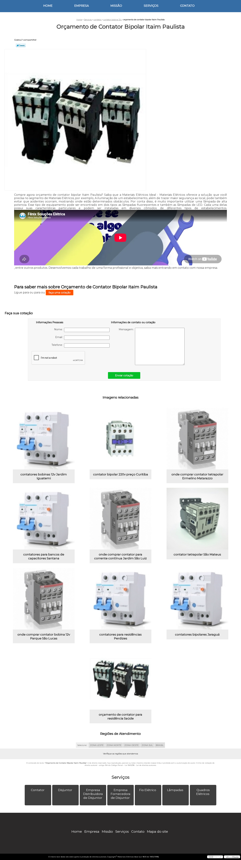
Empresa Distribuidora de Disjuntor (93, 794)
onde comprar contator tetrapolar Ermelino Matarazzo (197, 476)
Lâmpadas (175, 790)
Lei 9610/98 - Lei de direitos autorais (140, 765)
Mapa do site (157, 831)
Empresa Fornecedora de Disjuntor (120, 794)
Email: (59, 337)
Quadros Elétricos (203, 792)
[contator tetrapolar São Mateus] (197, 518)
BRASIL (160, 745)
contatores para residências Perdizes (120, 636)
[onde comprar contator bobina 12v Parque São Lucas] (44, 599)
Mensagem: (127, 329)
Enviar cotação (124, 375)
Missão (116, 5)
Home (48, 5)
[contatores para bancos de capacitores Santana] (44, 518)
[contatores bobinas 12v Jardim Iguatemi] (44, 438)
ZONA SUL (147, 745)
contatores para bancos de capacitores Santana (43, 556)
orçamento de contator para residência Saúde (120, 716)
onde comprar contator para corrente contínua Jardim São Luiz (120, 556)
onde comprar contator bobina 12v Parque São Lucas (43, 636)
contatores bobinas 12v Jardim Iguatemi (43, 476)
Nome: (59, 329)
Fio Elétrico (147, 790)
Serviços (151, 5)
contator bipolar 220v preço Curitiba (120, 474)
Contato (187, 5)
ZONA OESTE (131, 745)
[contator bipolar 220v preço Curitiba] (120, 438)
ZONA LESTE (97, 745)
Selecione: (82, 745)
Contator (37, 790)
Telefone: (58, 345)
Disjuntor (65, 790)
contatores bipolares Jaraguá (197, 634)
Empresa (81, 5)
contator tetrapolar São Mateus (197, 554)
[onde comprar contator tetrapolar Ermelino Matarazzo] (197, 438)
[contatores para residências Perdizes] (120, 599)
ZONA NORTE (114, 745)
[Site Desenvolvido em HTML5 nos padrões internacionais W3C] (215, 856)
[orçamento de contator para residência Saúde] (120, 679)
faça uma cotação (60, 292)
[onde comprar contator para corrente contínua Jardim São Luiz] (120, 518)
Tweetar (21, 45)
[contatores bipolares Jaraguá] (197, 599)
